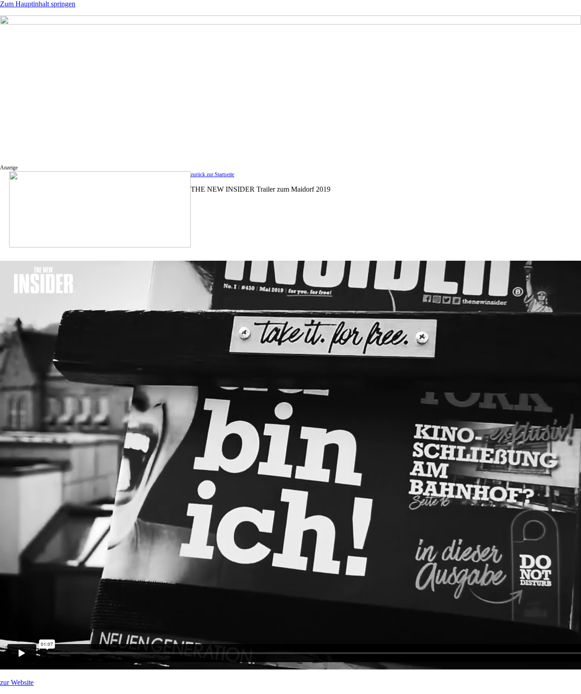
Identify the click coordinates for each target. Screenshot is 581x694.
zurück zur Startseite (212, 174)
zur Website (17, 682)
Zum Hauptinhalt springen (37, 4)
